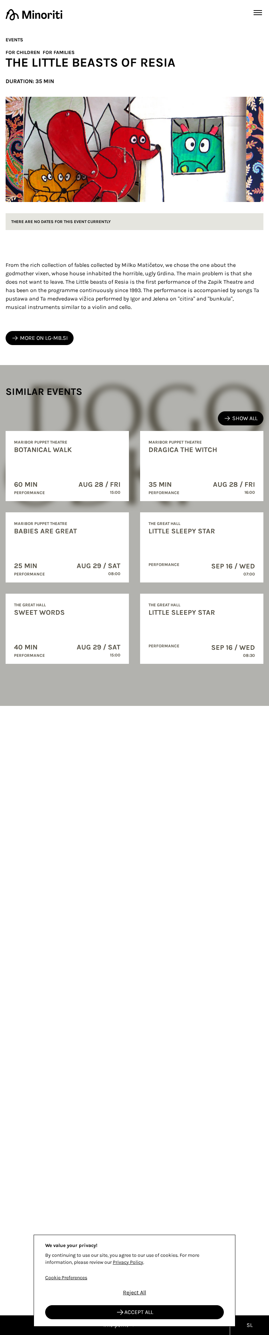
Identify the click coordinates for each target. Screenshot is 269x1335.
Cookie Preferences (66, 1278)
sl (250, 1325)
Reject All (134, 1292)
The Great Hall (30, 604)
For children (23, 52)
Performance (29, 492)
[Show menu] (258, 13)
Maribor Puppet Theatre (40, 442)
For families (59, 52)
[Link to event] (67, 466)
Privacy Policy (128, 1262)
